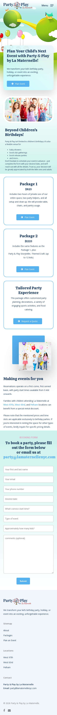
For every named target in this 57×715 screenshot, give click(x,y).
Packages (7, 635)
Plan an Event (9, 640)
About (6, 630)
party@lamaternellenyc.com (29, 456)
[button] (47, 5)
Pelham (7, 667)
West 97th (8, 657)
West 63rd (8, 662)
